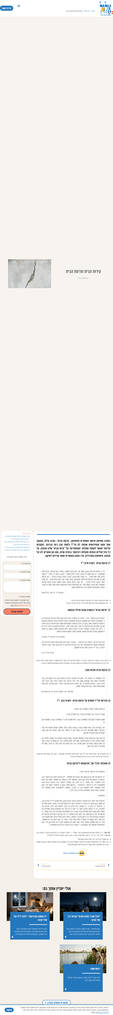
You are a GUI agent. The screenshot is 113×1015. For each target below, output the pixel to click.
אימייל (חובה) (25, 572)
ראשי (93, 11)
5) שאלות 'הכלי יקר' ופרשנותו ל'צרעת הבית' (16, 550)
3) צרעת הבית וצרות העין (21, 545)
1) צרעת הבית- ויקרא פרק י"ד (20, 539)
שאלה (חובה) (25, 580)
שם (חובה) (26, 563)
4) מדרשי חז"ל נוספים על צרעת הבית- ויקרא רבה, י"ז (16, 547)
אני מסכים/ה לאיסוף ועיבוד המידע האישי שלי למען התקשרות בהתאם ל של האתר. (17, 603)
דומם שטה (95, 968)
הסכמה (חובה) (25, 596)
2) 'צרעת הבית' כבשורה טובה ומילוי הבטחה (16, 542)
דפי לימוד (87, 11)
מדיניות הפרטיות (23, 605)
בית (79, 278)
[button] (19, 6)
